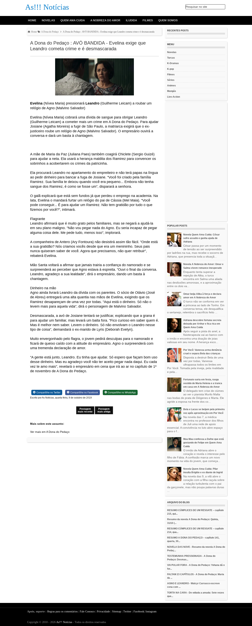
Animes (171, 85)
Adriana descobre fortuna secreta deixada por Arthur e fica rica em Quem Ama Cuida (202, 324)
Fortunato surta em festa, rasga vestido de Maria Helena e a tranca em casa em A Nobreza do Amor (202, 383)
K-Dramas (173, 63)
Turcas (171, 57)
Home (32, 20)
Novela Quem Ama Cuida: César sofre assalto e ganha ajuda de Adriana (201, 238)
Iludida (131, 20)
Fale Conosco (87, 611)
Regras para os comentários (62, 611)
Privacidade (103, 611)
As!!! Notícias (64, 622)
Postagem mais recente (85, 410)
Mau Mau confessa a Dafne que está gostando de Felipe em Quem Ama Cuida (203, 443)
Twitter (127, 611)
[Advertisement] (196, 162)
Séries (170, 80)
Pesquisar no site (196, 6)
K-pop (170, 69)
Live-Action (173, 96)
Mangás (171, 91)
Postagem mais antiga (103, 410)
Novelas (48, 20)
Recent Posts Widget (176, 36)
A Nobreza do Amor (105, 20)
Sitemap (116, 611)
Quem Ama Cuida (72, 20)
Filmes (148, 20)
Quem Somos (168, 20)
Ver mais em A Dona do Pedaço (49, 431)
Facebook (138, 611)
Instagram (151, 611)
